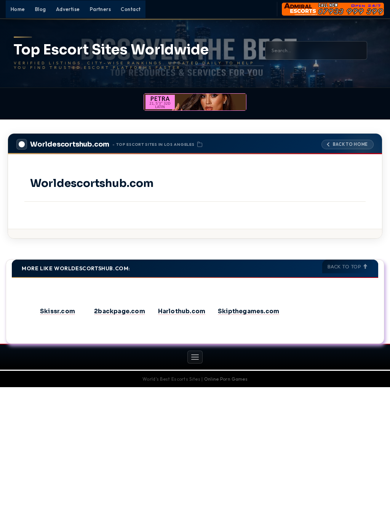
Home (18, 9)
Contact (131, 9)
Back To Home (350, 144)
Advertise (68, 9)
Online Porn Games (226, 379)
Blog (40, 9)
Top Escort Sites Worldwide (111, 49)
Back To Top (345, 266)
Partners (100, 9)
